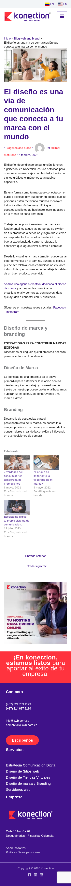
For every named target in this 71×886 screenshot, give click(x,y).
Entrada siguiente (35, 566)
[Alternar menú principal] (62, 16)
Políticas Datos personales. (23, 852)
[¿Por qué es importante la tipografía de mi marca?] (46, 462)
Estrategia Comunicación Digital (31, 765)
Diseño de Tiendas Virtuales (28, 777)
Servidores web (18, 789)
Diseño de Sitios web (22, 771)
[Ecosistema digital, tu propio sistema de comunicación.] (17, 507)
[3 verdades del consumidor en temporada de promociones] (17, 462)
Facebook (59, 307)
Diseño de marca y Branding (28, 783)
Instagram (12, 311)
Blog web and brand (18, 147)
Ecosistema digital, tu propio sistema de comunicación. (16, 520)
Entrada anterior (35, 556)
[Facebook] (29, 875)
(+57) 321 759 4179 (18, 704)
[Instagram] (35, 875)
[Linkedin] (41, 875)
